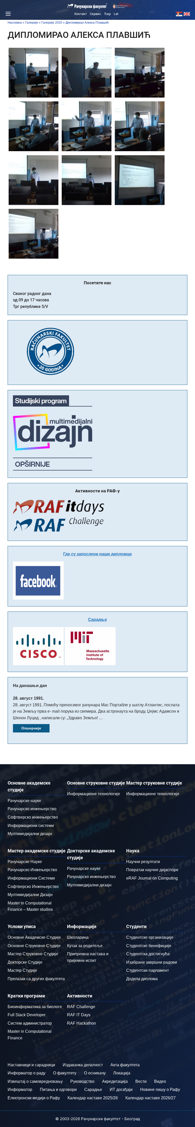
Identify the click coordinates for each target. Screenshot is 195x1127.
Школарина (78, 937)
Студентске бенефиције (148, 946)
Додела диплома (142, 979)
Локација (121, 1073)
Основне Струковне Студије (34, 946)
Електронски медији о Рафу (34, 1098)
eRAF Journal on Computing (152, 878)
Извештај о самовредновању (35, 1081)
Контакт (80, 14)
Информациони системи (31, 825)
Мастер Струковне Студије (33, 954)
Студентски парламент (147, 970)
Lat (116, 14)
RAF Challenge (81, 1007)
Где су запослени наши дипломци (97, 554)
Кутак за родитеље (85, 946)
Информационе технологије (93, 794)
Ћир (107, 14)
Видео (160, 1081)
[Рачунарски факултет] (87, 6)
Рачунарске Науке (25, 861)
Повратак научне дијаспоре (152, 870)
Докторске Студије (25, 962)
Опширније (31, 728)
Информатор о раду (26, 1073)
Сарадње (97, 619)
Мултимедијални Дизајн (30, 895)
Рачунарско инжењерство (32, 809)
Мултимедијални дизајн (30, 834)
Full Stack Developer (26, 1015)
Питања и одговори (58, 1089)
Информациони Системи (31, 878)
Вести (141, 1081)
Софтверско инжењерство (33, 817)
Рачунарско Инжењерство (32, 870)
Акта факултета (125, 1065)
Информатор (20, 1089)
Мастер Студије (22, 970)
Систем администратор (30, 1023)
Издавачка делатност (83, 1065)
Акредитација (115, 1081)
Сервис (95, 14)
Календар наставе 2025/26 (93, 1098)
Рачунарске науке (24, 801)
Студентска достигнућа (148, 954)
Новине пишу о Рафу (160, 1089)
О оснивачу (95, 1073)
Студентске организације (149, 937)
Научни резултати (143, 861)
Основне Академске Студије (34, 937)
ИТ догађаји (121, 1089)
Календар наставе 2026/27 (150, 1098)
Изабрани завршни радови (151, 962)
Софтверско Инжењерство (33, 886)
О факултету (64, 1073)
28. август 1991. (28, 698)
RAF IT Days (78, 1015)
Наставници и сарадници (31, 1065)
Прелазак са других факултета (36, 979)
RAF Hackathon (81, 1023)
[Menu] (7, 14)
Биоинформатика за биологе (35, 1007)
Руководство (82, 1081)
